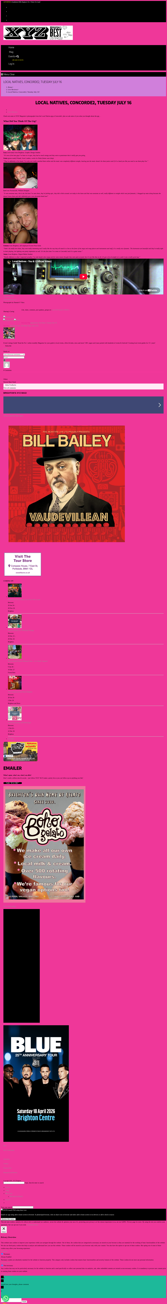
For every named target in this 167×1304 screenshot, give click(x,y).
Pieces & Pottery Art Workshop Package (21, 630)
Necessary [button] (4, 1251)
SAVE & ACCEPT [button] (7, 1274)
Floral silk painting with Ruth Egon (19, 722)
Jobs (4, 1146)
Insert (24, 1302)
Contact (5, 1163)
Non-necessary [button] (5, 1263)
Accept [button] (29, 1225)
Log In (7, 1200)
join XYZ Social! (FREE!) (60, 310)
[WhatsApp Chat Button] (5, 1298)
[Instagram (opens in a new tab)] (9, 15)
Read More (34, 1225)
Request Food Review (10, 1172)
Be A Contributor (8, 1150)
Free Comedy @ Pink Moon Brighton (20, 692)
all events (11, 739)
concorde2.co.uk (8, 297)
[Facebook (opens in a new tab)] (9, 11)
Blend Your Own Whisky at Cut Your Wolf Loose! (24, 599)
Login (5, 349)
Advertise (6, 1159)
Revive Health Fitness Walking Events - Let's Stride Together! (28, 661)
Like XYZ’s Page (9, 906)
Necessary (7, 1254)
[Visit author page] (9, 338)
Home (7, 1187)
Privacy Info (7, 1168)
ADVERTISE (7, 2)
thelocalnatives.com (9, 300)
